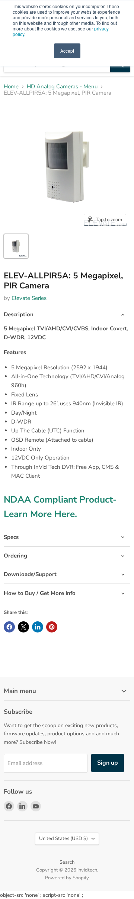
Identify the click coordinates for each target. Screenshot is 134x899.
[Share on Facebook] (9, 626)
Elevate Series (29, 298)
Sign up (107, 763)
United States (63, 838)
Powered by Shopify (67, 878)
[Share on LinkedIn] (37, 626)
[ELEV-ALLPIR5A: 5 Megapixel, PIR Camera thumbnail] (16, 246)
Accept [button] (67, 51)
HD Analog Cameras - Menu (62, 87)
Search (67, 862)
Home (11, 87)
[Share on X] (23, 626)
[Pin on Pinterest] (51, 626)
